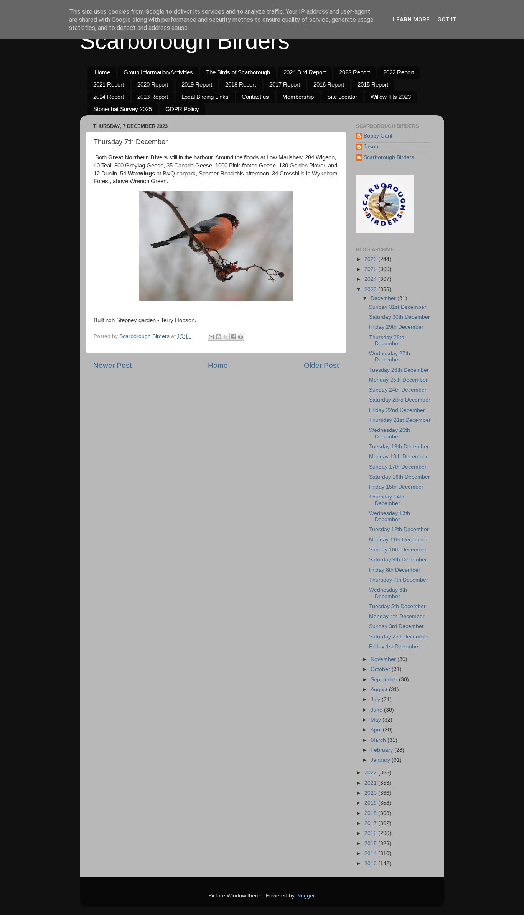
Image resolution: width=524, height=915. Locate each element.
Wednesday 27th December (389, 356)
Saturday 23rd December (399, 400)
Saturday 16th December (399, 477)
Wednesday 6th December (388, 593)
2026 (371, 259)
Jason (371, 146)
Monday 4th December (397, 616)
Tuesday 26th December (399, 370)
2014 (371, 853)
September (385, 679)
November (384, 659)
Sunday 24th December (398, 390)
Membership (298, 96)
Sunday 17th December (398, 467)
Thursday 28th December (386, 340)
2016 (371, 833)
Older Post (321, 365)
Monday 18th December (398, 456)
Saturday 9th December (398, 559)
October (381, 669)
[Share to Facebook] (233, 337)
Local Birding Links (205, 96)
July (376, 699)
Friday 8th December (394, 570)
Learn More (411, 19)
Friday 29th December (396, 327)
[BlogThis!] (218, 337)
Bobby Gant (378, 136)
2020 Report (152, 84)
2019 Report (196, 84)
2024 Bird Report (304, 72)
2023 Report (354, 72)
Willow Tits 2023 (391, 96)
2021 (371, 783)
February (382, 750)
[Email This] (211, 337)
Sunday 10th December (398, 550)
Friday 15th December (396, 487)
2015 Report (373, 84)
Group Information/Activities (158, 72)
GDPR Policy (182, 109)
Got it (447, 19)
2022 (371, 773)
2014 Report (108, 96)
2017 (371, 823)
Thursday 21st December (400, 420)
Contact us (255, 96)
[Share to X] (226, 337)
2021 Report (108, 84)
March (379, 740)
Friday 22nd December (397, 410)
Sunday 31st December (397, 307)
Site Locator (342, 96)
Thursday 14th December (386, 500)
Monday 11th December (398, 540)
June (377, 710)
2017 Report (284, 84)
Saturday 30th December (399, 317)
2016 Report (328, 84)
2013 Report (152, 96)
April (377, 730)
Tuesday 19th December (399, 446)
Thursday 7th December (398, 580)
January (381, 760)
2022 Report (398, 72)
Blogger (305, 896)
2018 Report (240, 84)
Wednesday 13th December (389, 516)
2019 (371, 803)
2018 (371, 813)
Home (102, 72)
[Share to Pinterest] (240, 337)
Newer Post (112, 365)
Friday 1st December (394, 646)
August (380, 689)
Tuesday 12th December (399, 529)
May (376, 720)
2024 (371, 279)
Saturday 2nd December (398, 637)
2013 (371, 863)
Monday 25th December (398, 380)
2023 (371, 289)
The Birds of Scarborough (238, 72)
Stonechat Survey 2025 (122, 109)
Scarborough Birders (185, 41)
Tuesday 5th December (397, 606)
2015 (371, 843)
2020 (371, 793)
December (384, 298)
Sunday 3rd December (396, 626)
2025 (371, 269)
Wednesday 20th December (389, 433)
